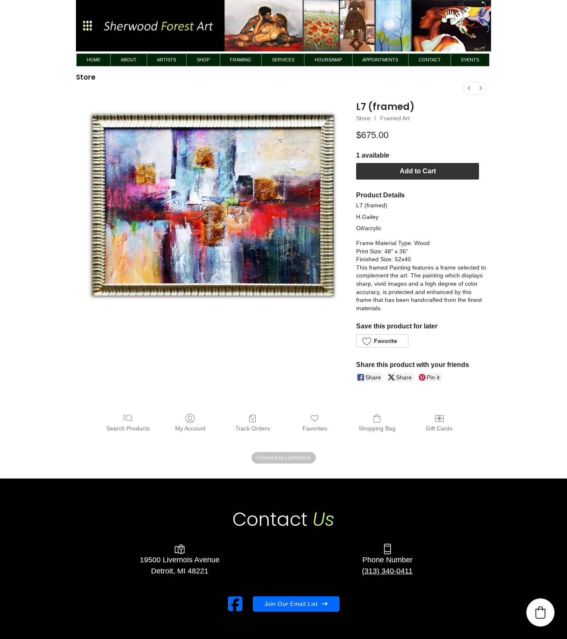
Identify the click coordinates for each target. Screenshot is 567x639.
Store (363, 118)
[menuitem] (469, 88)
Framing (240, 59)
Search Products (128, 428)
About (129, 59)
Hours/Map (328, 59)
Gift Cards (439, 428)
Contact (430, 59)
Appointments (380, 59)
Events (470, 59)
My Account (190, 428)
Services (283, 59)
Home (93, 59)
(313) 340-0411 (387, 571)
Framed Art (395, 118)
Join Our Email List (291, 603)
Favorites (315, 428)
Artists (166, 59)
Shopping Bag (377, 428)
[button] (382, 340)
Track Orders (252, 428)
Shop (203, 59)
